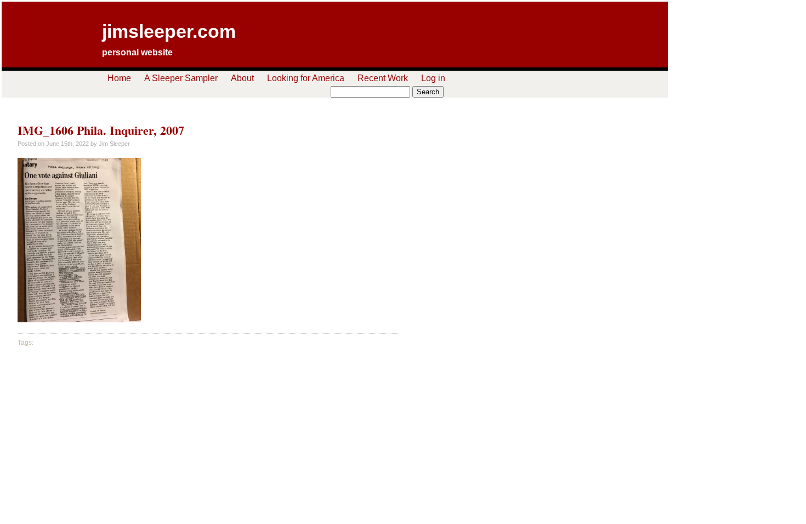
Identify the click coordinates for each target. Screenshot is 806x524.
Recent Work (382, 78)
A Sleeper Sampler (181, 78)
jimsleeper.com (169, 31)
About (242, 78)
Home (119, 78)
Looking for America (305, 78)
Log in (433, 78)
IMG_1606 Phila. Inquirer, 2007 (101, 130)
